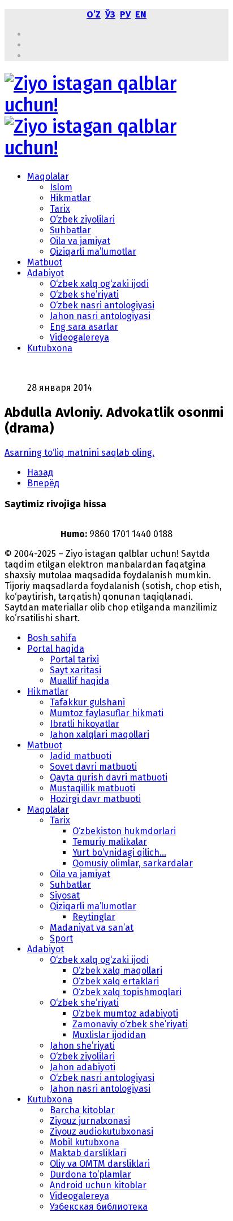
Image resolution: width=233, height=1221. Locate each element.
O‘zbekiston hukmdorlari (124, 831)
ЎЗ (110, 14)
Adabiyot (45, 273)
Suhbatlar (70, 230)
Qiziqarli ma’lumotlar (93, 251)
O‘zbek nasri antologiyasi (102, 305)
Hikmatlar (70, 198)
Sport (61, 938)
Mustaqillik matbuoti (92, 788)
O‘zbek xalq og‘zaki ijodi (99, 283)
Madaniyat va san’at (91, 927)
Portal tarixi (74, 659)
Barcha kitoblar (82, 1110)
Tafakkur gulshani (87, 702)
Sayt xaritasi (75, 670)
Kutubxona (49, 348)
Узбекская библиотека (99, 1206)
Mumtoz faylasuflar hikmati (106, 713)
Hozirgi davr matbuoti (95, 798)
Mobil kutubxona (84, 1142)
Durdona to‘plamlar (90, 1174)
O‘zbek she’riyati (84, 294)
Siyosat (65, 895)
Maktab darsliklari (88, 1153)
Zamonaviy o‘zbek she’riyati (130, 1024)
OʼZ (94, 14)
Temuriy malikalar (109, 841)
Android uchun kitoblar (98, 1185)
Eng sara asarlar (84, 326)
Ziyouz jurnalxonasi (90, 1120)
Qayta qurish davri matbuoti (108, 777)
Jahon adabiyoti (82, 1067)
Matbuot (44, 262)
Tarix (60, 208)
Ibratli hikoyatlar (84, 723)
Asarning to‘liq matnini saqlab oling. (79, 452)
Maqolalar (48, 176)
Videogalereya (79, 337)
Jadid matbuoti (80, 756)
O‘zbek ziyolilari (82, 219)
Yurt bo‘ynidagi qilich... (119, 852)
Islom (61, 187)
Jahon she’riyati (82, 1045)
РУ (125, 14)
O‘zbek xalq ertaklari (115, 981)
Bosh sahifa (51, 638)
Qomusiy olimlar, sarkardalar (132, 863)
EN (140, 14)
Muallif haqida (79, 680)
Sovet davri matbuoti (93, 766)
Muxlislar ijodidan (109, 1035)
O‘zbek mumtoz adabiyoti (125, 1013)
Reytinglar (93, 917)
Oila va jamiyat (80, 241)
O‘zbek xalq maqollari (117, 970)
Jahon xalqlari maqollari (99, 734)
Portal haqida (55, 648)
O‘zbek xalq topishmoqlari (127, 992)
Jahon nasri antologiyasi (100, 316)
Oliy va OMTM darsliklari (100, 1163)
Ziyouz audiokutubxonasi (101, 1131)
